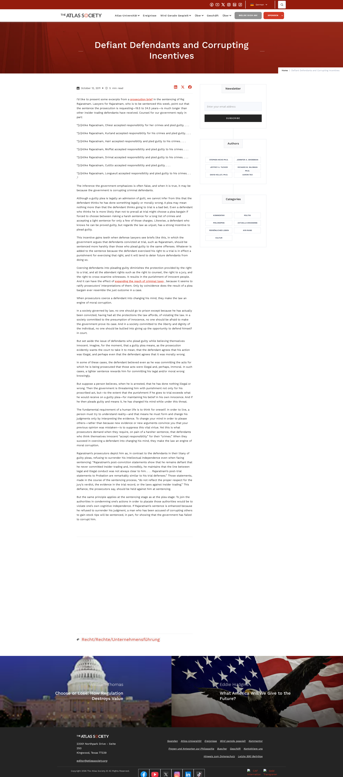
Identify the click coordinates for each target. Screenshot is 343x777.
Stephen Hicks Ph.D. (218, 160)
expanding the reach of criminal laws (139, 281)
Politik (247, 215)
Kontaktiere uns (253, 748)
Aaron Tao (247, 175)
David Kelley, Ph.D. (219, 175)
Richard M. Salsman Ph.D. (247, 168)
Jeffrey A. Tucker (219, 167)
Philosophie (219, 223)
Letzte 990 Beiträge (250, 756)
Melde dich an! (248, 15)
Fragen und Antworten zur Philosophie (191, 748)
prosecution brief (141, 99)
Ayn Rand (247, 230)
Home (285, 70)
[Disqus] (135, 585)
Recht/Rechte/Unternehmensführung (121, 639)
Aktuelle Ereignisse (247, 223)
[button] (260, 4)
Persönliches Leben (219, 230)
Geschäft (212, 15)
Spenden (273, 15)
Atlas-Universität (126, 15)
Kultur (218, 238)
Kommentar (219, 215)
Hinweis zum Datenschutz (219, 756)
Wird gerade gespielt (174, 15)
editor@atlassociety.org (92, 760)
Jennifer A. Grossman (247, 160)
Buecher (222, 748)
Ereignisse (149, 15)
